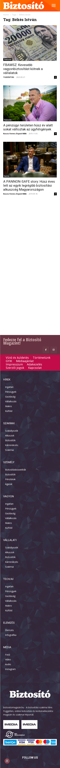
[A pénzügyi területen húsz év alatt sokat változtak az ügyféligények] (30, 103)
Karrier (6, 176)
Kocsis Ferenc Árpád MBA (15, 133)
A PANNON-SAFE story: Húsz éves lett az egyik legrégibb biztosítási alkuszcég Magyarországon (29, 185)
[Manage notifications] (7, 761)
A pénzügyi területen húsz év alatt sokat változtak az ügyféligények (28, 127)
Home (6, 14)
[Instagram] (54, 350)
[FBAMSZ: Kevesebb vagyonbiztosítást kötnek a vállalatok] (30, 43)
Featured (7, 59)
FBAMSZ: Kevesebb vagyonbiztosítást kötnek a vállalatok (23, 69)
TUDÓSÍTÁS (8, 77)
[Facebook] (46, 350)
